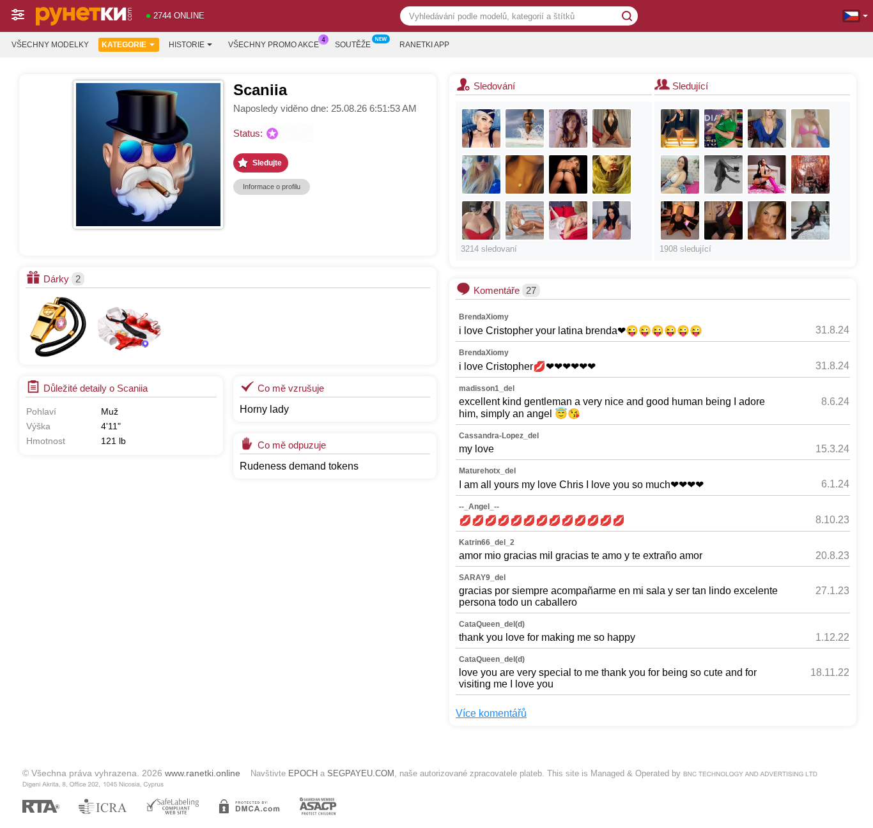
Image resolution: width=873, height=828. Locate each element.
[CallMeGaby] (611, 174)
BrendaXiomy (484, 316)
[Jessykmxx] (611, 220)
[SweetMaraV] (524, 174)
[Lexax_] (481, 128)
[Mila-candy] (810, 128)
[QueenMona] (568, 174)
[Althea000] (723, 174)
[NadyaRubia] (766, 220)
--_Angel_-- (479, 506)
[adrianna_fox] (524, 220)
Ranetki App (424, 44)
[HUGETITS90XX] (481, 220)
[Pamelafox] (481, 174)
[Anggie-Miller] (680, 174)
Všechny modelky (50, 44)
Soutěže (353, 44)
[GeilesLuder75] (810, 220)
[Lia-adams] (723, 128)
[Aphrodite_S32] (611, 128)
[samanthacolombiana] (680, 128)
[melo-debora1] (810, 174)
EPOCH (303, 773)
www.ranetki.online (202, 773)
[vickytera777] (568, 128)
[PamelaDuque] (723, 220)
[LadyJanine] (568, 220)
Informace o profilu (271, 186)
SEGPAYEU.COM (360, 773)
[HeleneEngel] (766, 128)
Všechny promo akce (273, 44)
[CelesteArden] (680, 220)
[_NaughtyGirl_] (524, 128)
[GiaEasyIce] (766, 174)
